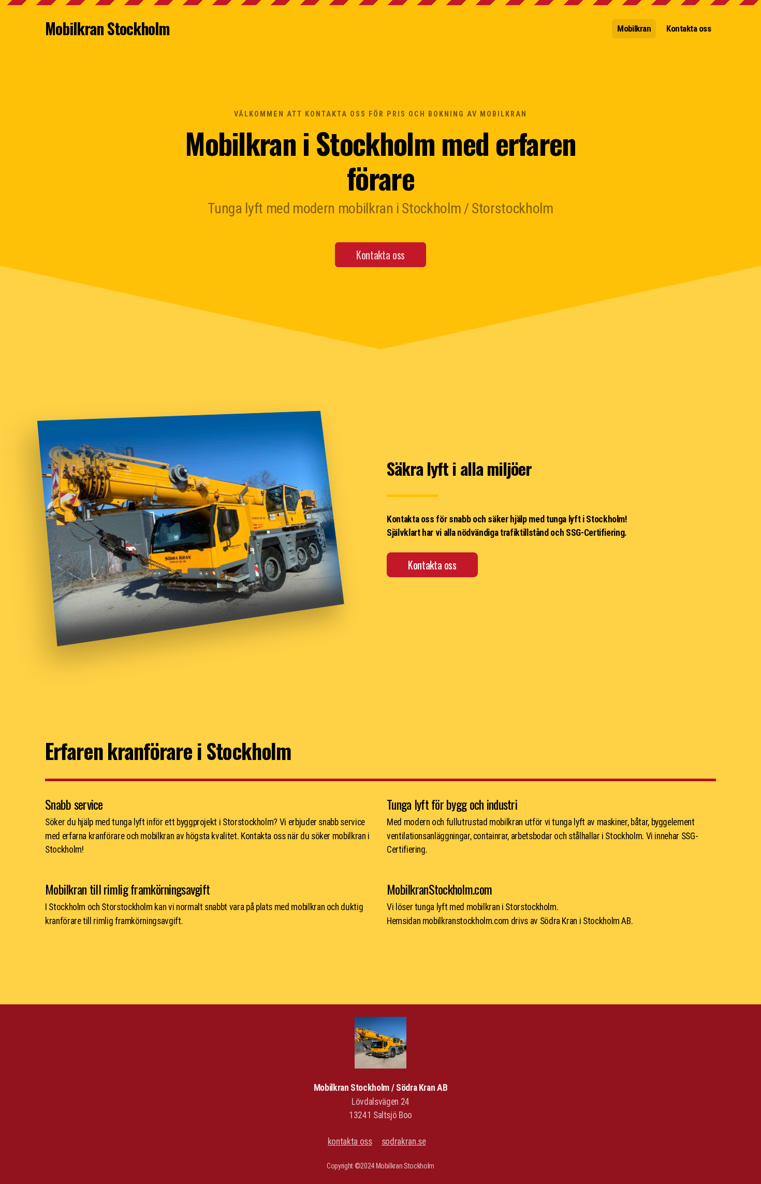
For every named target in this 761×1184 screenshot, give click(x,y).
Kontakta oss (380, 254)
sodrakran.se (404, 1141)
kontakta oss (350, 1141)
